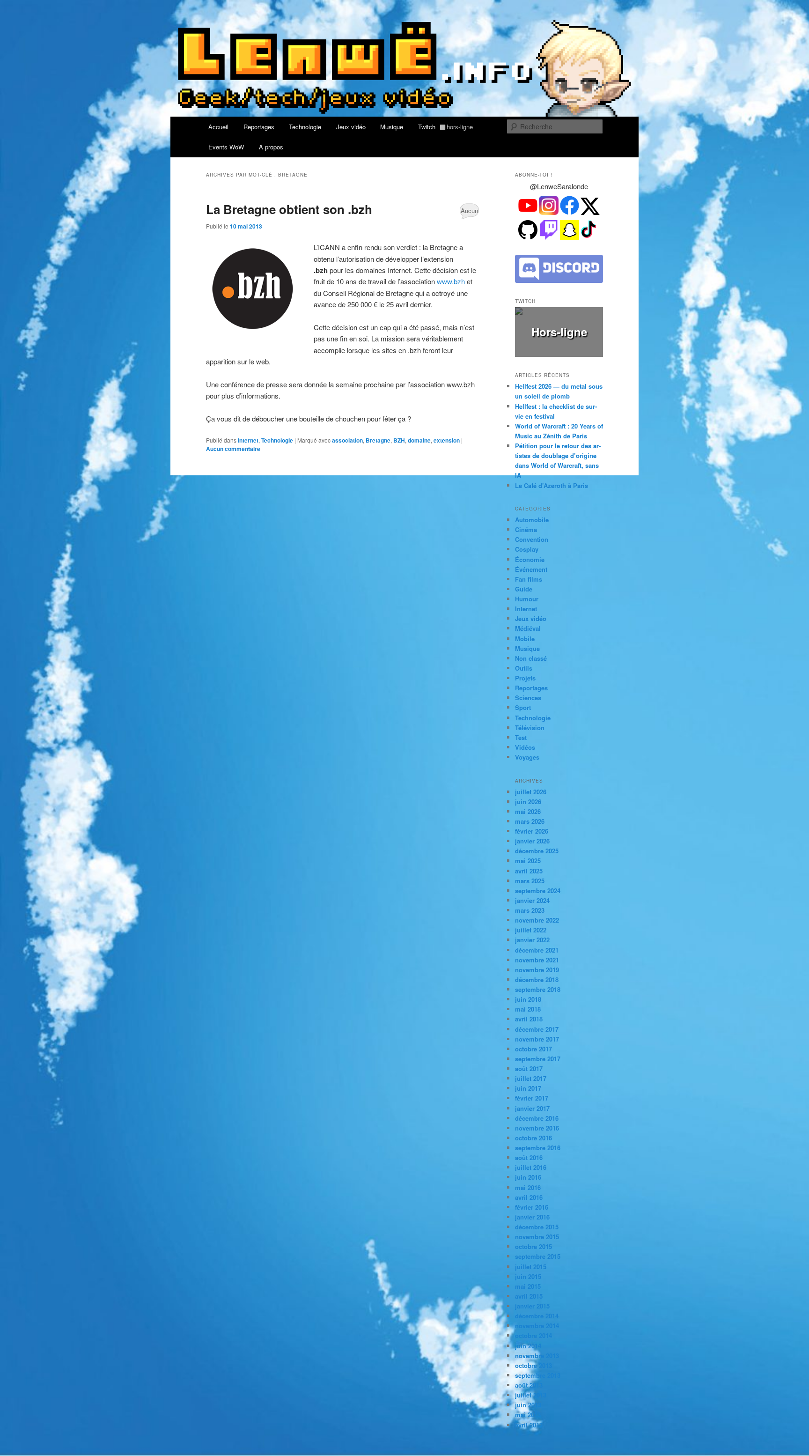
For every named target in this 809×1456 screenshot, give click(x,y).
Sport (523, 707)
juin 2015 (528, 1276)
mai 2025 (528, 860)
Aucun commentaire (469, 212)
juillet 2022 (530, 929)
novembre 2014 (537, 1325)
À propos (271, 146)
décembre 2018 (537, 979)
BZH (399, 440)
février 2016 (531, 1207)
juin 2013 (528, 1404)
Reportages (258, 126)
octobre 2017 (533, 1048)
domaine (419, 440)
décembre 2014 (537, 1315)
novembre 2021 (537, 959)
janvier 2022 (532, 939)
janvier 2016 (532, 1216)
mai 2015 (528, 1286)
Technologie (305, 126)
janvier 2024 (532, 900)
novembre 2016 (537, 1127)
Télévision (529, 727)
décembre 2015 (537, 1226)
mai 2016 (528, 1187)
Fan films (528, 579)
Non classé (531, 658)
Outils (523, 668)
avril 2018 (529, 1018)
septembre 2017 (537, 1058)
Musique (391, 126)
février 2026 (531, 831)
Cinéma (526, 529)
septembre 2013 (537, 1375)
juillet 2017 (530, 1078)
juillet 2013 (530, 1394)
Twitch (445, 126)
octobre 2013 (533, 1365)
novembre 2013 (537, 1355)
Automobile (532, 519)
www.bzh (451, 281)
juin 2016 (528, 1177)
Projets (525, 677)
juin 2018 (528, 999)
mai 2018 (528, 1009)
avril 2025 (529, 870)
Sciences (528, 697)
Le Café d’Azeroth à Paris (551, 485)
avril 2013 (529, 1424)
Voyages (527, 757)
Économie (529, 559)
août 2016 (529, 1157)
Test (521, 737)
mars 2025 (529, 880)
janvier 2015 (532, 1305)
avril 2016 (529, 1197)
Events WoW (226, 146)
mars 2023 (529, 910)
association (347, 440)
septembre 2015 (537, 1256)
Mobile (525, 638)
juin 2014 (528, 1345)
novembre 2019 (537, 969)
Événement (531, 569)
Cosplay (526, 549)
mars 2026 (529, 821)
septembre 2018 (537, 989)
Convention (531, 539)
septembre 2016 (537, 1147)
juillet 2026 (530, 791)
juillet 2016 (530, 1167)
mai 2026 (528, 811)
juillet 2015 (530, 1266)
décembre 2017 (537, 1029)
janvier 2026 (532, 840)
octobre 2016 (533, 1137)
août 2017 (529, 1068)
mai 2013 (528, 1414)
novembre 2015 (537, 1236)
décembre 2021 (537, 950)
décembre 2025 (537, 850)
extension (447, 440)
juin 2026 (528, 801)
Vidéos (525, 747)
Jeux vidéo (351, 126)
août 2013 (529, 1385)
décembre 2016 (537, 1118)
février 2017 (531, 1098)
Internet (248, 440)
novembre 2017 (537, 1039)
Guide (523, 588)
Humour (526, 598)
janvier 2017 (532, 1108)
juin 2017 (528, 1088)
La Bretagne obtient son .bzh (289, 209)
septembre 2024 (537, 890)
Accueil (218, 126)
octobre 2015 (533, 1246)
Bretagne (378, 440)
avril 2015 (529, 1296)
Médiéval (528, 628)
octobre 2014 (533, 1335)
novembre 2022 (537, 920)
